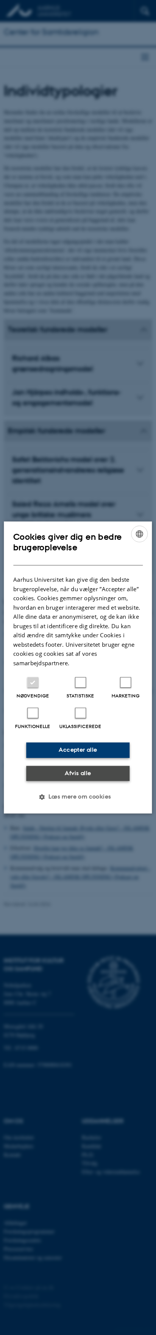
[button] (78, 797)
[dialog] (78, 667)
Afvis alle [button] (78, 773)
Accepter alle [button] (78, 750)
